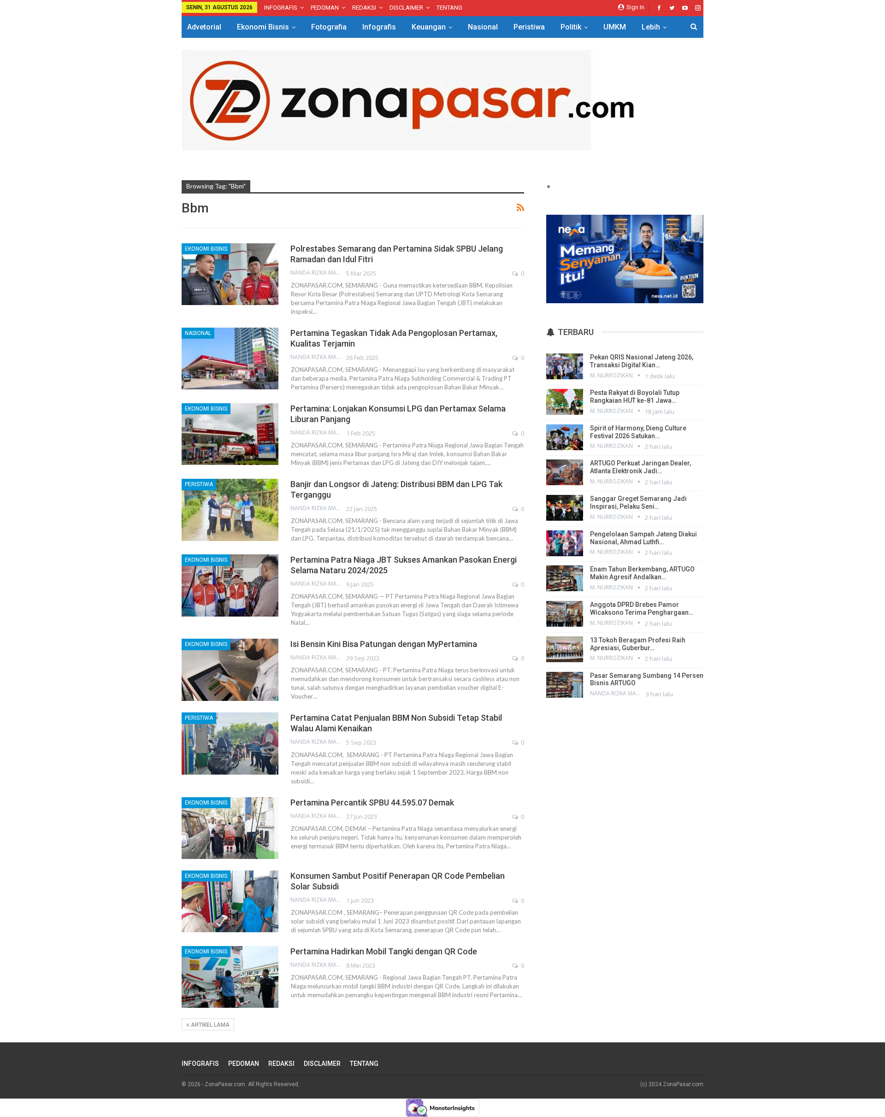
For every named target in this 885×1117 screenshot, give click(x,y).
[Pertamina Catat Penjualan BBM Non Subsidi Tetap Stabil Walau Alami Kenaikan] (230, 743)
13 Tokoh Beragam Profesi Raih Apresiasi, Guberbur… (637, 644)
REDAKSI (364, 7)
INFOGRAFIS (280, 7)
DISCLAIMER (406, 7)
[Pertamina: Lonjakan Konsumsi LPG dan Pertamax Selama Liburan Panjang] (230, 434)
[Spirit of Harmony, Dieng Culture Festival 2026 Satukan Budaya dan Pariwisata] (564, 437)
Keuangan (429, 27)
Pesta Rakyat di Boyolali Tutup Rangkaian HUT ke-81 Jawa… (634, 396)
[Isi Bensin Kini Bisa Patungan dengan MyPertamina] (230, 669)
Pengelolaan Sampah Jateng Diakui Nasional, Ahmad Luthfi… (643, 538)
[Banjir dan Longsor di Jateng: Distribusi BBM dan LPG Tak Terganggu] (230, 510)
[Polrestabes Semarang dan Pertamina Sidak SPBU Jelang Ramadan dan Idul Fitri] (230, 274)
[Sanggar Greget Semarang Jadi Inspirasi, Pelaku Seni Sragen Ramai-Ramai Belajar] (564, 508)
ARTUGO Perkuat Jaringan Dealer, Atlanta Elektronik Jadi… (640, 467)
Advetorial (204, 27)
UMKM (614, 27)
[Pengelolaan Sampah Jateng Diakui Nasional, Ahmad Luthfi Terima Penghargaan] (564, 543)
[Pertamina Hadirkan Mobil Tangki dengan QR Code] (230, 977)
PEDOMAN (325, 7)
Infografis (379, 27)
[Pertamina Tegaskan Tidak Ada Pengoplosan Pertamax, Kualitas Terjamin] (230, 358)
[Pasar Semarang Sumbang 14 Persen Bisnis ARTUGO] (564, 685)
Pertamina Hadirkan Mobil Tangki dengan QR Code (383, 951)
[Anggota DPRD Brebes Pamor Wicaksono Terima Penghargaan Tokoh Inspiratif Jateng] (564, 614)
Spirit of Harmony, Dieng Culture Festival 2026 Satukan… (638, 432)
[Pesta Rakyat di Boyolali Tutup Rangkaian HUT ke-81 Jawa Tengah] (564, 402)
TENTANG (449, 7)
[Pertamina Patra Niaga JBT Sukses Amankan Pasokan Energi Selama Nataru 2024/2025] (230, 585)
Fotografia (329, 27)
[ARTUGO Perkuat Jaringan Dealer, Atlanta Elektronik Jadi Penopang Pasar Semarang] (564, 472)
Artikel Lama (209, 1025)
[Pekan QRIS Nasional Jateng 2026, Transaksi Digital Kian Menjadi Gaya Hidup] (564, 366)
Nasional (483, 27)
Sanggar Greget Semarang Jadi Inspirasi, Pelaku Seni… (638, 502)
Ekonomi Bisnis (263, 27)
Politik (570, 27)
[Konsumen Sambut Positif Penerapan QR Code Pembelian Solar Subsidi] (230, 901)
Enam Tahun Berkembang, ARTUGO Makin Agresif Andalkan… (642, 573)
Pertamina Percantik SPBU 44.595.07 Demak (372, 802)
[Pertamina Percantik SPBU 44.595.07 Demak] (230, 828)
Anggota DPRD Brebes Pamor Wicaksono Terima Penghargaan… (641, 608)
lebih (651, 27)
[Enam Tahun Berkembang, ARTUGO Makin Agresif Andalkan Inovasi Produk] (564, 578)
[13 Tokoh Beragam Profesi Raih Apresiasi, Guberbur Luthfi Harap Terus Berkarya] (564, 649)
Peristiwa (529, 27)
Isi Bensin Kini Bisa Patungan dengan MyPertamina (383, 644)
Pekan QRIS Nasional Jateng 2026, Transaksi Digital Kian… (641, 361)
